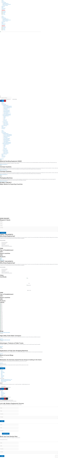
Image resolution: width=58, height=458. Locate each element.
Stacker (5, 145)
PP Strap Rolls (6, 137)
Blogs (2, 7)
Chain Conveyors (6, 123)
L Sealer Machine (6, 141)
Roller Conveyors (6, 124)
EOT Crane (5, 120)
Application (3, 6)
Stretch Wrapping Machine (7, 142)
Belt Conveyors (6, 122)
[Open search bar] (0, 96)
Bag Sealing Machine (6, 139)
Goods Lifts (5, 119)
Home (2, 0)
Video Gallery (4, 8)
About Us (3, 1)
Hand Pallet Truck (6, 144)
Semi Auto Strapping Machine (8, 107)
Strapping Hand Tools (7, 136)
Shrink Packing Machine (7, 140)
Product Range (4, 2)
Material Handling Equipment (7, 4)
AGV (4, 147)
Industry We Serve (4, 125)
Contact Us (3, 128)
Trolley (4, 146)
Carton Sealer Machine (7, 138)
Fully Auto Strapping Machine (8, 106)
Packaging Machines (5, 3)
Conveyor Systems (5, 5)
